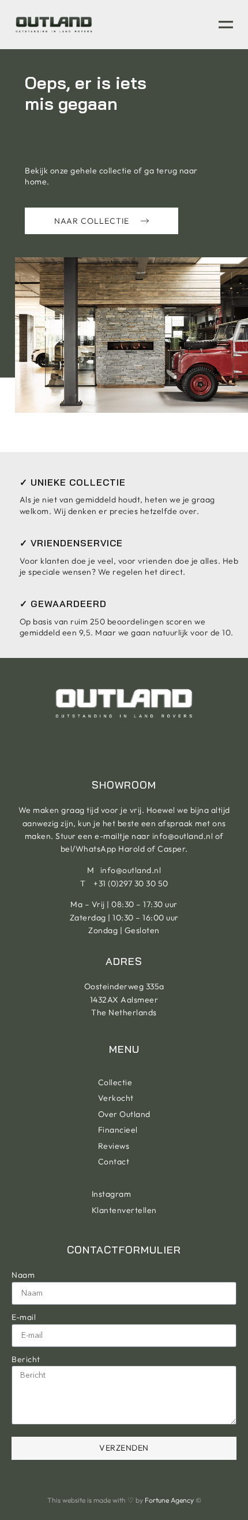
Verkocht (116, 1098)
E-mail (24, 1317)
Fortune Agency (169, 1500)
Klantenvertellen (124, 1210)
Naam (23, 1275)
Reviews (114, 1146)
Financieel (118, 1130)
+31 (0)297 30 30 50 (130, 883)
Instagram (111, 1194)
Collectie (115, 1082)
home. (37, 181)
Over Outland (124, 1114)
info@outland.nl (182, 836)
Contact (114, 1161)
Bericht (26, 1359)
